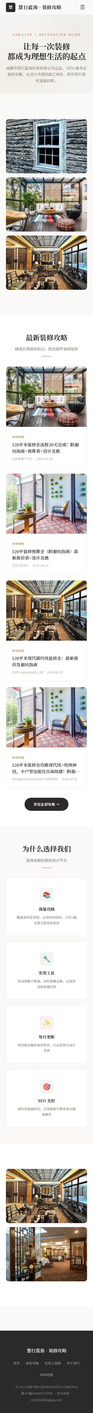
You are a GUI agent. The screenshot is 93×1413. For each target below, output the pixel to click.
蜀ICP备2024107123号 (36, 1393)
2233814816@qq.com (46, 1400)
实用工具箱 (53, 1363)
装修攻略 (32, 1363)
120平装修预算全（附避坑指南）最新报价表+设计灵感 (45, 554)
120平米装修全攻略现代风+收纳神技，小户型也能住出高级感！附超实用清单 (46, 771)
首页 (16, 1363)
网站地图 (46, 1374)
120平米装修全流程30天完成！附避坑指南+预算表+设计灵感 (45, 447)
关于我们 (73, 1363)
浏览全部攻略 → (46, 804)
